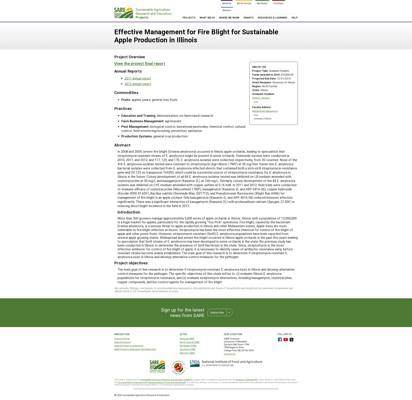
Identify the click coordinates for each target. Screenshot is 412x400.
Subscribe (217, 312)
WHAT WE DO (207, 17)
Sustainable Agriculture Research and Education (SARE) (165, 379)
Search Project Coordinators (128, 345)
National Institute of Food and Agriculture (166, 382)
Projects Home (122, 338)
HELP (294, 17)
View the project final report (139, 63)
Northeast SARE (188, 345)
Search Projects (122, 342)
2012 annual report (138, 84)
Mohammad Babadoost (265, 111)
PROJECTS (189, 17)
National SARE (187, 338)
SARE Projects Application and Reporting (135, 349)
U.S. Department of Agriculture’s (131, 382)
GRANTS (248, 17)
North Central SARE (190, 342)
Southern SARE (188, 349)
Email (256, 102)
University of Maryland (245, 379)
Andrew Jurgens (261, 98)
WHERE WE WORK (229, 17)
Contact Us (229, 353)
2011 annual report (138, 78)
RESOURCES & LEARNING (272, 17)
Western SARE (187, 352)
